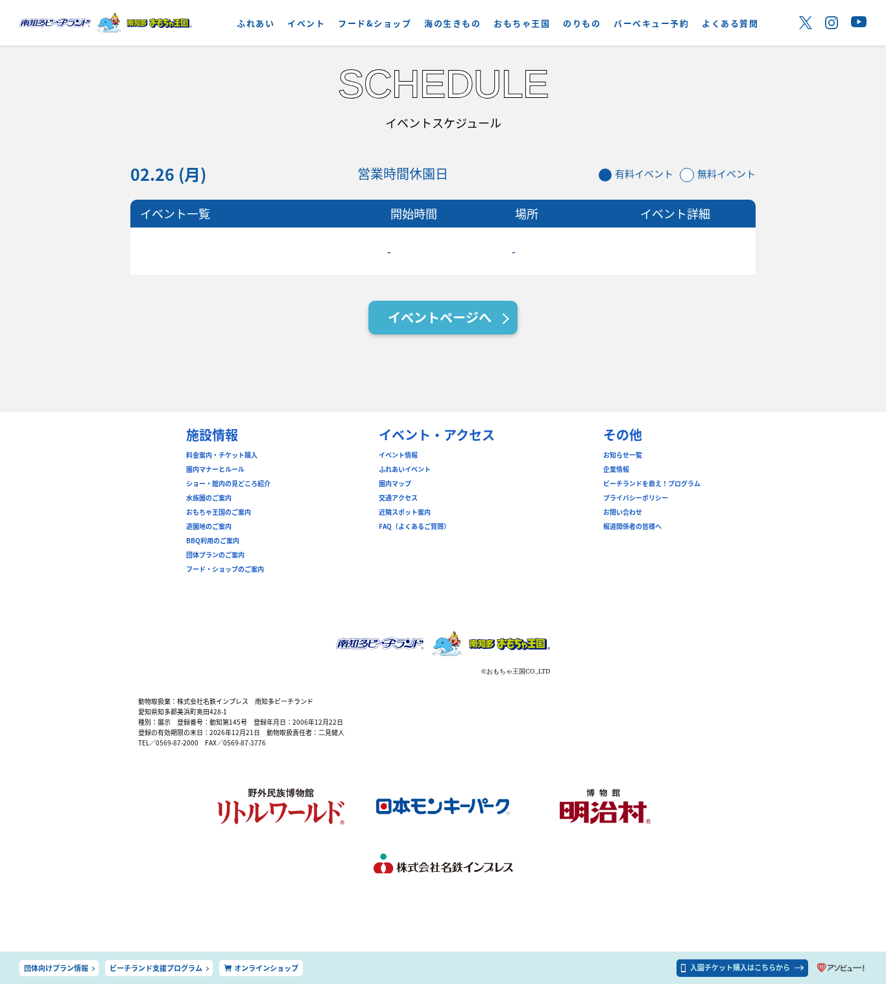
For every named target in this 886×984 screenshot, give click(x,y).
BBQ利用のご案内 (212, 541)
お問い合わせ (622, 512)
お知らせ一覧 (622, 455)
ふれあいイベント (405, 469)
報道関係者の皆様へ (632, 526)
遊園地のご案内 (209, 526)
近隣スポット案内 (405, 512)
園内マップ (395, 483)
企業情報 (616, 469)
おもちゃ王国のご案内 (218, 512)
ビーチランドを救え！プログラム (651, 483)
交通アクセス (398, 498)
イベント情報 (398, 455)
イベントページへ (440, 317)
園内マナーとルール (215, 469)
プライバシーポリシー (635, 498)
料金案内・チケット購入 (221, 455)
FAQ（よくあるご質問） (414, 526)
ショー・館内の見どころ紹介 (228, 483)
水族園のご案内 (209, 498)
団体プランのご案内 (215, 555)
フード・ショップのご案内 (225, 569)
